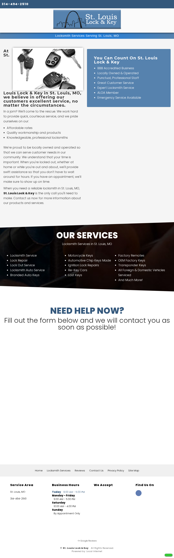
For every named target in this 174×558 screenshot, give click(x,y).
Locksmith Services (59, 470)
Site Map (133, 470)
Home (39, 470)
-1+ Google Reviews (87, 540)
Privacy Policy (116, 470)
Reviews (80, 470)
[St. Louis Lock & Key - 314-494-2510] (168, 555)
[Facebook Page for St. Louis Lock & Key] (139, 495)
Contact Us (96, 470)
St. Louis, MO (17, 492)
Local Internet (94, 551)
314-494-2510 (15, 4)
